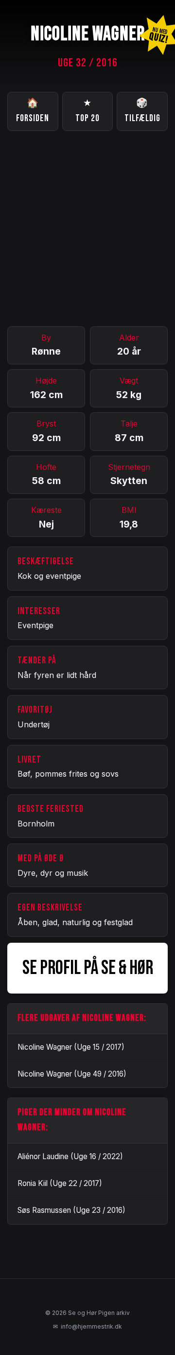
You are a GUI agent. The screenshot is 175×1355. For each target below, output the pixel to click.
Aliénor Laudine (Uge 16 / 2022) (70, 1156)
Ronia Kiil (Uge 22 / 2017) (60, 1183)
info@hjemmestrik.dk (87, 1326)
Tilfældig (142, 111)
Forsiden (32, 111)
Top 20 (87, 111)
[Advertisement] (87, 229)
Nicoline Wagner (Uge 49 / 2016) (72, 1074)
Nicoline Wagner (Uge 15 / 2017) (71, 1047)
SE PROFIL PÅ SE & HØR (87, 968)
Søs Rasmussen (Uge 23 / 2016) (71, 1210)
